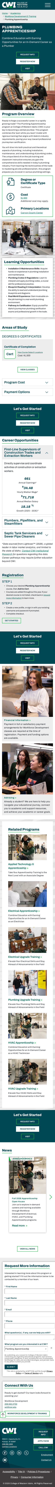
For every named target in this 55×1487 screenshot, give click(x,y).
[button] (50, 1197)
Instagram (12, 1453)
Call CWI (43, 1448)
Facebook (5, 1453)
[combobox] (26, 1348)
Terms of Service (31, 1373)
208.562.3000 (7, 1444)
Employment (47, 1455)
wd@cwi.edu (10, 1407)
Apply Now (43, 1441)
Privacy (14, 1477)
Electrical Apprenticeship (23, 910)
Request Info (27, 55)
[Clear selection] (51, 1348)
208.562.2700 (11, 1404)
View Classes (27, 370)
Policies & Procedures (39, 1471)
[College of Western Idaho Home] (14, 5)
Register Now (27, 61)
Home (5, 13)
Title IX (21, 1471)
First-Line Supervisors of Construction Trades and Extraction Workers (22, 452)
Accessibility (9, 1471)
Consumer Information (32, 1477)
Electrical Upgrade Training (24, 956)
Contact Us (46, 1460)
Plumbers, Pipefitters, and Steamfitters (23, 522)
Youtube (5, 1460)
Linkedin (19, 1453)
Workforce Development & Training (20, 16)
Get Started (11, 621)
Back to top (3, 1415)
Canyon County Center (32, 213)
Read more (27, 1225)
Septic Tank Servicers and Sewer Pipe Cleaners (23, 534)
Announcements (22, 1159)
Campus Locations (9, 1447)
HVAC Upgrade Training (22, 1088)
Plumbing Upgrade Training (24, 999)
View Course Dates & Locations (30, 352)
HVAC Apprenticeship (21, 1042)
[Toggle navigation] (48, 5)
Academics (15, 13)
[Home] (9, 1431)
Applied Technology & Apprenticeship (21, 866)
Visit (27, 68)
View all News (27, 1249)
